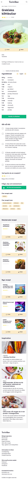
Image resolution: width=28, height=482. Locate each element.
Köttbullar (16, 203)
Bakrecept (4, 439)
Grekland (13, 208)
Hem (3, 6)
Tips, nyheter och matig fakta (10, 444)
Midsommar (5, 208)
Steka (19, 208)
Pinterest (4, 462)
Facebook (4, 465)
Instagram (4, 463)
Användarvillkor (6, 453)
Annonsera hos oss (7, 474)
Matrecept (5, 438)
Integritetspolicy (6, 455)
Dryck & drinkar (6, 441)
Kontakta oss (5, 472)
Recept (6, 6)
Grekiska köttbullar (7, 203)
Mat (22, 203)
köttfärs (4, 196)
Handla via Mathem (14, 116)
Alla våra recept (6, 443)
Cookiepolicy (5, 451)
